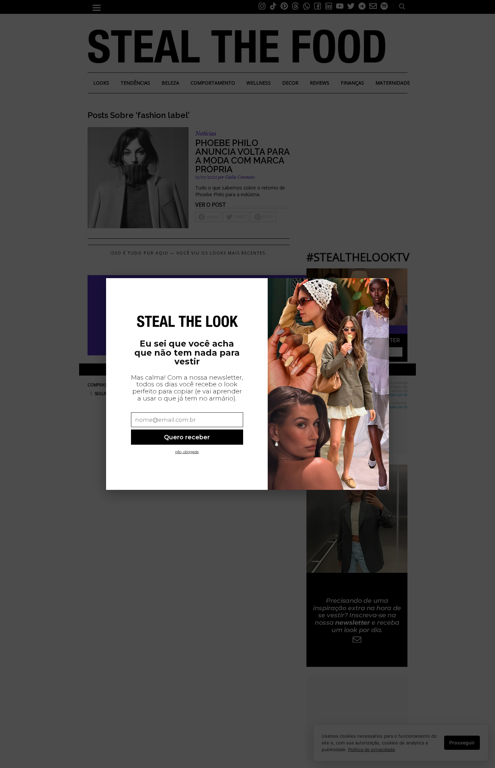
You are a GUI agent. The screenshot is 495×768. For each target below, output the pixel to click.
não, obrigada (187, 452)
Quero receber (187, 437)
